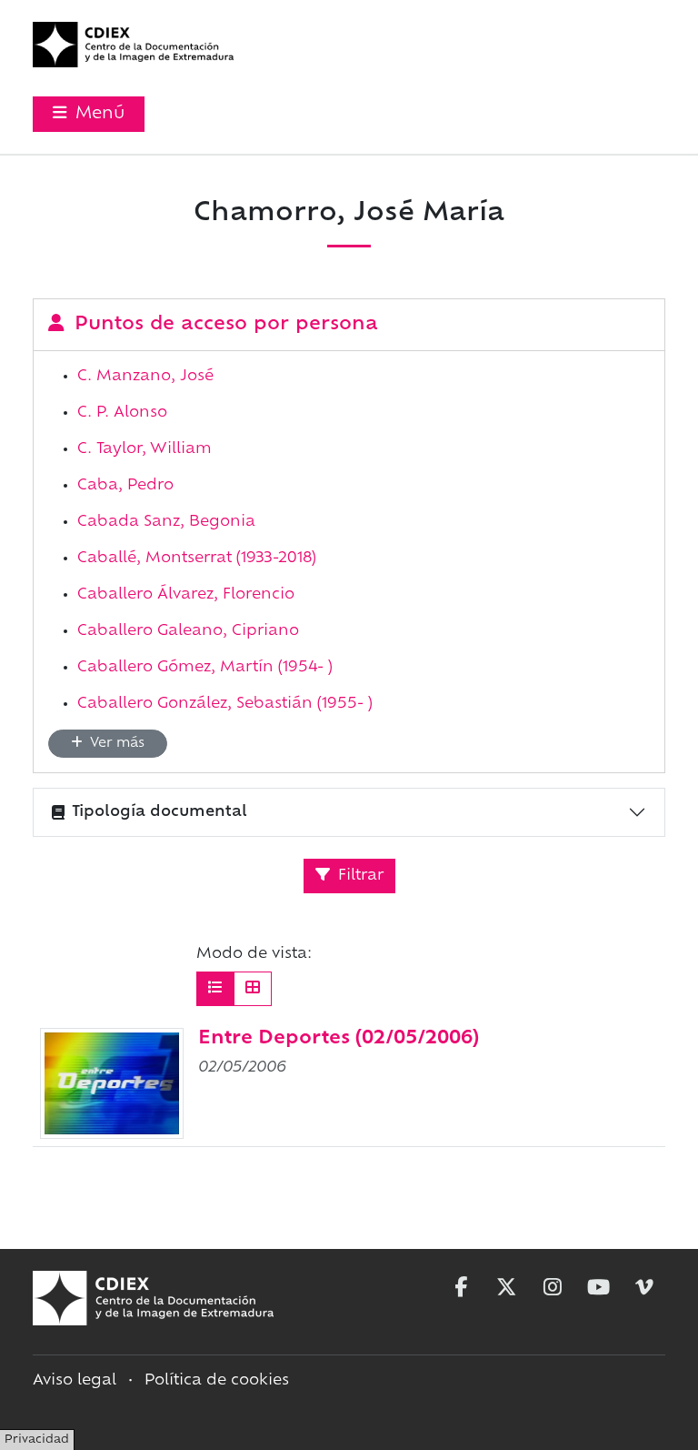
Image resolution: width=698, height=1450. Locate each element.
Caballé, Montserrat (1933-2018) (196, 558)
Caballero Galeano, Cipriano (188, 631)
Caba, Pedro (125, 485)
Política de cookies (217, 1381)
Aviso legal (74, 1381)
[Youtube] (599, 1287)
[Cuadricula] (253, 989)
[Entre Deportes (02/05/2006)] (112, 1083)
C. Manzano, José (145, 376)
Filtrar (359, 876)
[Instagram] (552, 1287)
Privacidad (37, 1440)
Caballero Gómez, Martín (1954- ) (205, 667)
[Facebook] (460, 1287)
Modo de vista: (254, 954)
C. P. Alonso (122, 413)
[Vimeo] (644, 1287)
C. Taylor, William (144, 449)
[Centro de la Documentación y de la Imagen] (133, 44)
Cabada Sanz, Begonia (166, 522)
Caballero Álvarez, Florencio (185, 595)
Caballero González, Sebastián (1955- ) (225, 704)
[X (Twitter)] (506, 1287)
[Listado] (215, 989)
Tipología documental (159, 812)
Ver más (115, 743)
